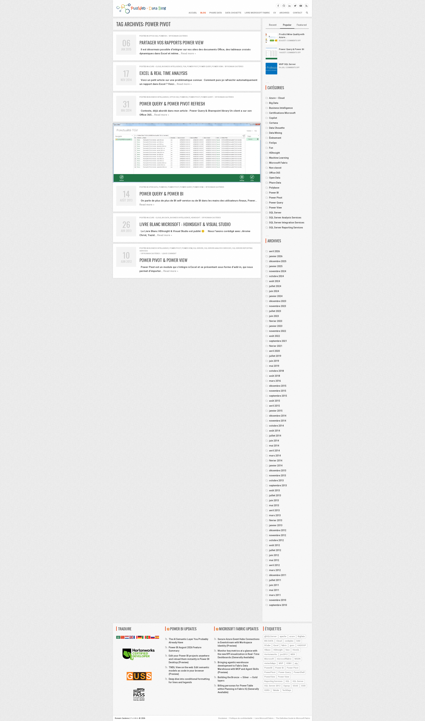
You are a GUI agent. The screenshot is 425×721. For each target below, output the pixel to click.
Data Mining (275, 133)
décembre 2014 (277, 415)
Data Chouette (233, 13)
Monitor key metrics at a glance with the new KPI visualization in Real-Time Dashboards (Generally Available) (238, 654)
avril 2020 (274, 351)
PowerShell (299, 672)
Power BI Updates (183, 628)
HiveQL (296, 650)
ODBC (289, 663)
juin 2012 (274, 555)
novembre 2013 (277, 475)
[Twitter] (295, 5)
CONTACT (297, 13)
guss (292, 645)
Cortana (273, 123)
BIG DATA (268, 641)
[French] (135, 637)
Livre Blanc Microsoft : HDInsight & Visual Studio (185, 224)
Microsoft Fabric (278, 162)
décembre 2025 (277, 261)
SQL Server (198, 248)
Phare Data (215, 13)
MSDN (297, 659)
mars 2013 (275, 515)
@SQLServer (270, 636)
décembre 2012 (277, 530)
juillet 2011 (275, 580)
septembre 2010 (278, 605)
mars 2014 (275, 455)
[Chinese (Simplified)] (123, 637)
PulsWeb (134, 718)
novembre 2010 (277, 600)
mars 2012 (275, 570)
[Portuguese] (148, 637)
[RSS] (306, 5)
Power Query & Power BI (161, 193)
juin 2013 (274, 500)
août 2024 (274, 281)
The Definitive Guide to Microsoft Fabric (293, 718)
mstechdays (270, 663)
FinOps (273, 143)
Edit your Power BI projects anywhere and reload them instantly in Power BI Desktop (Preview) (189, 659)
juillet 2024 (275, 286)
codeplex (289, 641)
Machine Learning (279, 157)
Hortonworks (270, 654)
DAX (298, 641)
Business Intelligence (172, 66)
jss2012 (284, 654)
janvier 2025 (275, 266)
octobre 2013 (276, 480)
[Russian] (153, 637)
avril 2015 (274, 405)
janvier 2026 (275, 256)
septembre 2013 (278, 485)
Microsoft (269, 659)
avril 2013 (274, 510)
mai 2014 (274, 445)
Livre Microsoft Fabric (257, 13)
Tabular (276, 690)
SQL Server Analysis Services (217, 248)
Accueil (193, 13)
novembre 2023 (277, 306)
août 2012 (274, 545)
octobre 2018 (276, 371)
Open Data (153, 187)
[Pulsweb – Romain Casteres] (141, 8)
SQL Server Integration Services (286, 222)
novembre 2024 (277, 271)
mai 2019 (274, 366)
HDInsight (195, 218)
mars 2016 (275, 381)
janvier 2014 (275, 465)
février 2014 (275, 460)
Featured (302, 25)
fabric (284, 645)
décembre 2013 (277, 470)
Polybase (274, 187)
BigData (301, 636)
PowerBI (268, 668)
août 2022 (274, 336)
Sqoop (286, 686)
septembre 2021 (278, 341)
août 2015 (274, 400)
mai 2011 (274, 590)
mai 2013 (274, 505)
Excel (275, 645)
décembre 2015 (277, 386)
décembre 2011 (277, 575)
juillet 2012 (275, 550)
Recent (273, 25)
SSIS (303, 686)
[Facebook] (278, 5)
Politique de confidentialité (240, 718)
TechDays (286, 690)
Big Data (165, 218)
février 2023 (275, 321)
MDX (293, 654)
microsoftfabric (284, 659)
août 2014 (274, 430)
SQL (288, 681)
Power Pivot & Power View (163, 260)
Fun (184, 66)
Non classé (275, 167)
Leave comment (169, 253)
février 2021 (275, 346)
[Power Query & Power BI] (187, 153)
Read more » (188, 53)
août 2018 (274, 376)
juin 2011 (274, 585)
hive (288, 650)
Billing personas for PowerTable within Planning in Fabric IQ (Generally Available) (238, 689)
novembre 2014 (277, 420)
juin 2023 (274, 316)
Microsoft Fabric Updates (238, 628)
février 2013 (275, 520)
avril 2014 (274, 450)
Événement (275, 138)
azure (292, 636)
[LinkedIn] (289, 5)
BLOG (203, 13)
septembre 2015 (278, 395)
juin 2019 (274, 361)
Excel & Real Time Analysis (163, 73)
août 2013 (274, 490)
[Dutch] (127, 637)
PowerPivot (269, 672)
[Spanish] (157, 637)
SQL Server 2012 (272, 686)
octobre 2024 (276, 276)
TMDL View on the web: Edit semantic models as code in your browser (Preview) (189, 670)
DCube (267, 645)
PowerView (269, 677)
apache (283, 636)
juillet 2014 (275, 435)
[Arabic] (118, 637)
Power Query (205, 66)
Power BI (163, 36)
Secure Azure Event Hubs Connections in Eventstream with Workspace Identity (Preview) (238, 642)
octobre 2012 (276, 540)
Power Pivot (192, 66)
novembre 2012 (277, 535)
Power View (217, 66)
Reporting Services (273, 681)
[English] (131, 637)
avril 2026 (274, 251)
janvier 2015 (275, 410)
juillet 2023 (275, 311)
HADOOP (301, 645)
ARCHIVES (284, 13)
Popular (287, 25)
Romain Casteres (180, 36)
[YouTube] (300, 5)
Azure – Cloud (277, 98)
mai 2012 (274, 560)
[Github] (283, 5)
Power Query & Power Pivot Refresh (172, 103)
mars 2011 (275, 595)
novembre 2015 (277, 390)
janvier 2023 (275, 326)
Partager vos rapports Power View (171, 42)
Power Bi (279, 668)
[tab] (273, 25)
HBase (267, 650)
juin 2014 (274, 440)
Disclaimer (222, 718)
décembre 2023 (277, 301)
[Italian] (144, 637)
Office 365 (153, 36)
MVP (281, 663)
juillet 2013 (275, 495)
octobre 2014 (276, 425)
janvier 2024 (275, 296)
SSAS (295, 686)
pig (296, 663)
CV (274, 13)
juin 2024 (274, 291)
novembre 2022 (277, 331)
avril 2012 (274, 565)
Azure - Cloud (155, 66)
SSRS (267, 690)
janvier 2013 (275, 525)
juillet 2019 (275, 356)
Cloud (279, 641)
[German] (140, 637)
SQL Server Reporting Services (286, 227)
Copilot (273, 118)
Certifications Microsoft (282, 113)
